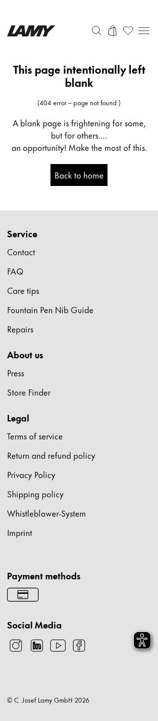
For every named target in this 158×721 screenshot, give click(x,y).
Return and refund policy (51, 455)
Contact (21, 251)
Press (15, 372)
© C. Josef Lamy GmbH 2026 (48, 699)
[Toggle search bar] (97, 31)
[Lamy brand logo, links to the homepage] (31, 30)
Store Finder (28, 391)
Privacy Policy (31, 474)
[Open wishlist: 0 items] (128, 31)
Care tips (23, 290)
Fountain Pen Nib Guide (50, 309)
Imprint (19, 532)
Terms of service (35, 435)
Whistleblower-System (46, 513)
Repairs (20, 328)
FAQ (15, 270)
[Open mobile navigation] (144, 31)
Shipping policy (35, 493)
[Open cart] (112, 31)
